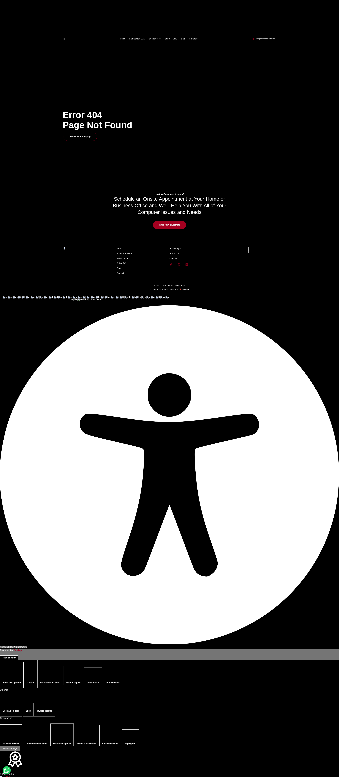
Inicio (122, 39)
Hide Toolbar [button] (9, 658)
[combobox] (86, 300)
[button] (12, 675)
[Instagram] (178, 264)
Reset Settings (10, 748)
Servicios (153, 39)
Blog (183, 39)
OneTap (18, 650)
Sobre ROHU (171, 39)
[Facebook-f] (171, 264)
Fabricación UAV (137, 39)
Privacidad (175, 253)
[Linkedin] (186, 264)
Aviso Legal (175, 249)
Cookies (173, 258)
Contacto (193, 39)
